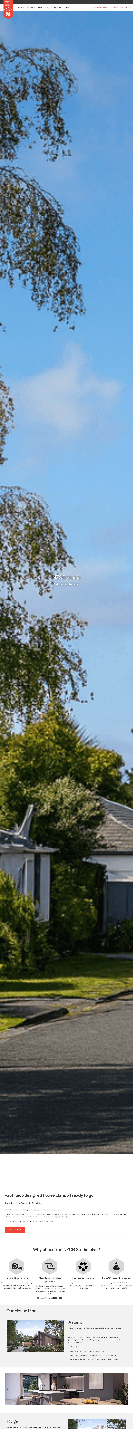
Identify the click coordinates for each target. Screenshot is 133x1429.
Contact (67, 7)
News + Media (58, 7)
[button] (7, 1388)
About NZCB (21, 7)
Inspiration (48, 7)
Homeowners (31, 7)
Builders (40, 7)
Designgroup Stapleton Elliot (35, 1214)
